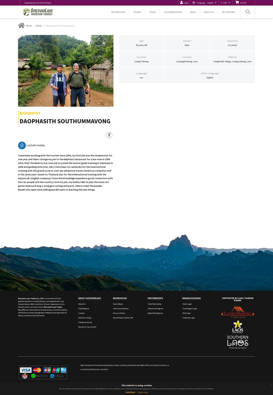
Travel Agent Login (189, 308)
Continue (130, 392)
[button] (204, 3)
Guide (39, 25)
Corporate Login (188, 318)
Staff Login (186, 313)
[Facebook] (109, 135)
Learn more (143, 392)
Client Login (187, 304)
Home (29, 25)
